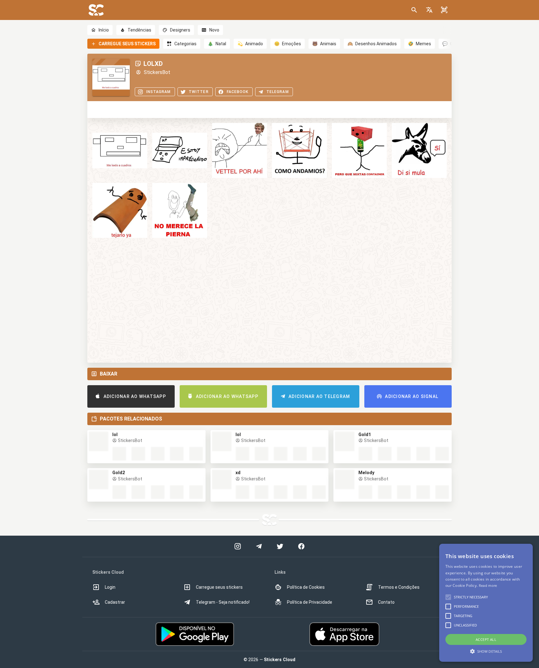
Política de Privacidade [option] (309, 602)
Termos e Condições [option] (399, 587)
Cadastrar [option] (115, 602)
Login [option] (110, 587)
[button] (429, 9)
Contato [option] (386, 602)
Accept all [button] (486, 639)
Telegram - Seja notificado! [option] (223, 602)
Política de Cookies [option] (306, 587)
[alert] (486, 603)
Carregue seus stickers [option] (219, 587)
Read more (488, 585)
